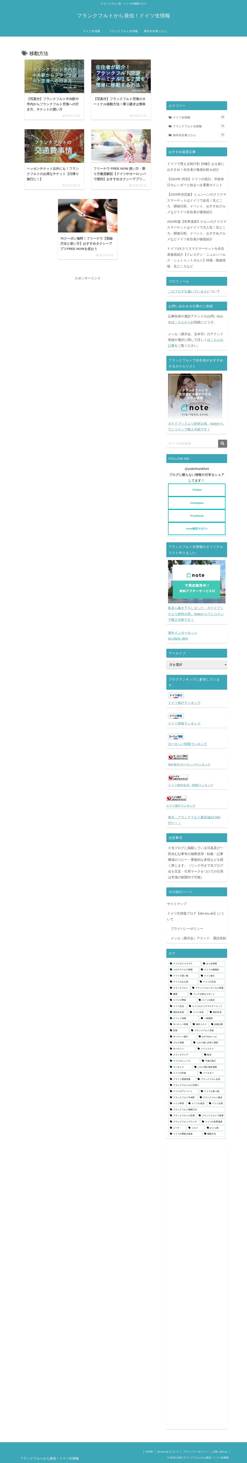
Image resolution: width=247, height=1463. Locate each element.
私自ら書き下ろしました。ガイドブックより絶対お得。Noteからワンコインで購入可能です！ (196, 614)
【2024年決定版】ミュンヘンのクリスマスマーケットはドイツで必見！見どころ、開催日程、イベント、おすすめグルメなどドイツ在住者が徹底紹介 (196, 203)
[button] (222, 444)
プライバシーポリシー (187, 928)
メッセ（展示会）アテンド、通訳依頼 (198, 938)
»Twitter (197, 489)
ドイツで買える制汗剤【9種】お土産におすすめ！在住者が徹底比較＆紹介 (195, 166)
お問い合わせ (219, 1451)
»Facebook (197, 515)
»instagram (197, 502)
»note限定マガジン (197, 528)
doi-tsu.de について (168, 1451)
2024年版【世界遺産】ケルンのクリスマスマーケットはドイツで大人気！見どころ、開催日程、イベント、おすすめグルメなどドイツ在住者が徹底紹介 (196, 230)
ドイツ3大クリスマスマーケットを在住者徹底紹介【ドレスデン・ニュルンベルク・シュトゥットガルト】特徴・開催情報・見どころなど (196, 257)
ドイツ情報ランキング (184, 723)
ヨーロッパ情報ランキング (187, 744)
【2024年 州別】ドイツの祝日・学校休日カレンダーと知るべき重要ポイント (195, 182)
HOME (149, 1451)
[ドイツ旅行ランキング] (176, 800)
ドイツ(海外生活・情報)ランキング (190, 785)
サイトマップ (177, 904)
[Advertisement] (88, 306)
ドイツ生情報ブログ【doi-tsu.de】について (195, 916)
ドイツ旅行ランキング (184, 703)
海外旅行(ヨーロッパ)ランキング (189, 764)
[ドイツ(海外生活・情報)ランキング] (178, 779)
